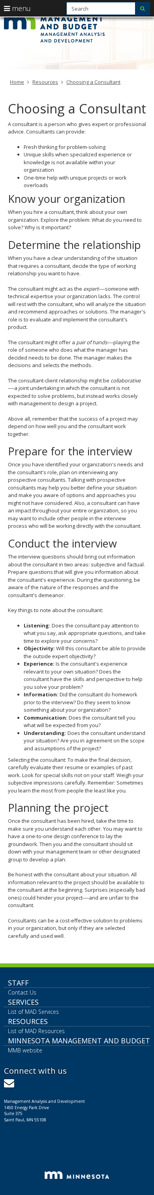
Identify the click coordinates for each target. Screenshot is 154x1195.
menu (20, 8)
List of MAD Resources (36, 1031)
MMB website (25, 1050)
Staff (18, 982)
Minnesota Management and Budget (79, 1040)
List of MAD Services (33, 1011)
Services (23, 1002)
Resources (45, 81)
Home (17, 81)
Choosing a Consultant (93, 81)
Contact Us (22, 992)
